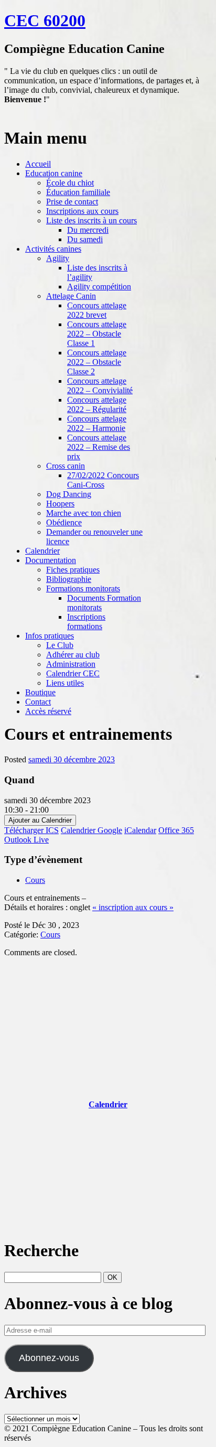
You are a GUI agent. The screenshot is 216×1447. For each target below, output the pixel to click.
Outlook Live (26, 839)
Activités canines (53, 248)
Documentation (50, 560)
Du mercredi (88, 229)
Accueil (38, 163)
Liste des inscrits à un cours (91, 220)
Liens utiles (65, 682)
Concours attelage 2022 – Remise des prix (98, 447)
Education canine (53, 173)
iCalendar (140, 830)
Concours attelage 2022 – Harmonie (96, 423)
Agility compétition (99, 286)
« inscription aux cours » (133, 907)
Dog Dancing (68, 494)
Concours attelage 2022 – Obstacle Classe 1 (96, 334)
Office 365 (176, 830)
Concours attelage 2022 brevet (96, 310)
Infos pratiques (49, 635)
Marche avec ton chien (83, 513)
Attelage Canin (71, 295)
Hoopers (60, 503)
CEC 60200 (44, 20)
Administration (70, 664)
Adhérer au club (73, 654)
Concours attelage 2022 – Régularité (96, 404)
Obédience (64, 522)
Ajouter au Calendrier (40, 820)
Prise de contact (72, 201)
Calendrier (42, 550)
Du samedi (85, 239)
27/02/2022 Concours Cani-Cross (103, 480)
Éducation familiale (78, 192)
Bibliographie (68, 579)
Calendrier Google (91, 830)
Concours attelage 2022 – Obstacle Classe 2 (96, 362)
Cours (35, 880)
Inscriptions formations (86, 621)
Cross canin (65, 465)
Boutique (40, 692)
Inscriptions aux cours (82, 211)
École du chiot (70, 182)
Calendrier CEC (73, 673)
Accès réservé (48, 711)
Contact (38, 701)
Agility (57, 258)
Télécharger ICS (31, 830)
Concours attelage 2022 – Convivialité (100, 385)
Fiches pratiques (73, 569)
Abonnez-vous (49, 1358)
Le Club (59, 645)
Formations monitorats (83, 588)
